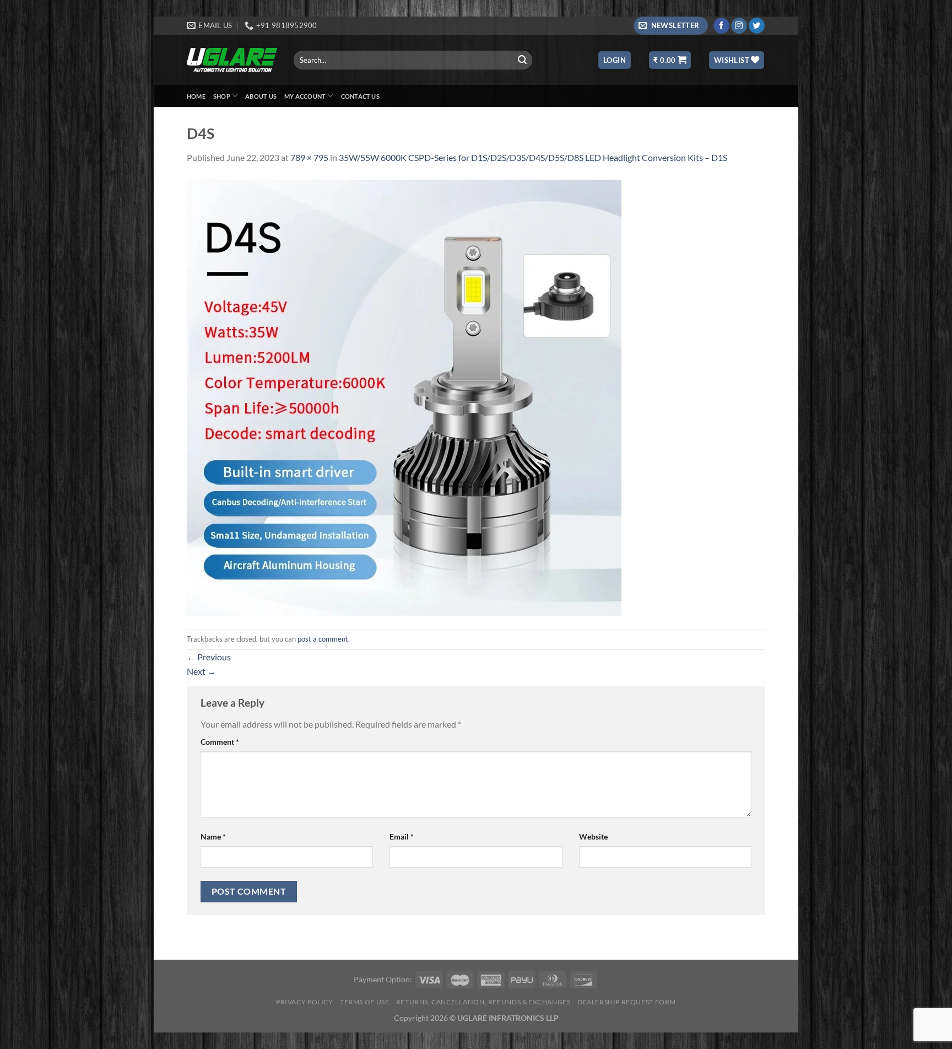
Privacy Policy (304, 1002)
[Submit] (522, 60)
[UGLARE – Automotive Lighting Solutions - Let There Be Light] (232, 60)
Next (201, 671)
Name (213, 836)
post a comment (323, 638)
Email (402, 836)
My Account (305, 96)
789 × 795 (309, 157)
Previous (209, 657)
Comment (220, 741)
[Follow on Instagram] (739, 26)
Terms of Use (364, 1002)
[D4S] (404, 395)
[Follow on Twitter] (757, 26)
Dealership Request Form (626, 1002)
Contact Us (360, 96)
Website (593, 836)
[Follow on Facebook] (721, 26)
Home (196, 96)
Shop (221, 96)
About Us (261, 96)
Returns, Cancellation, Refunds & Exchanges (483, 1002)
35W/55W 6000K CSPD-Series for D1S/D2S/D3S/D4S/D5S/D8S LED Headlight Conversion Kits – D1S (533, 157)
